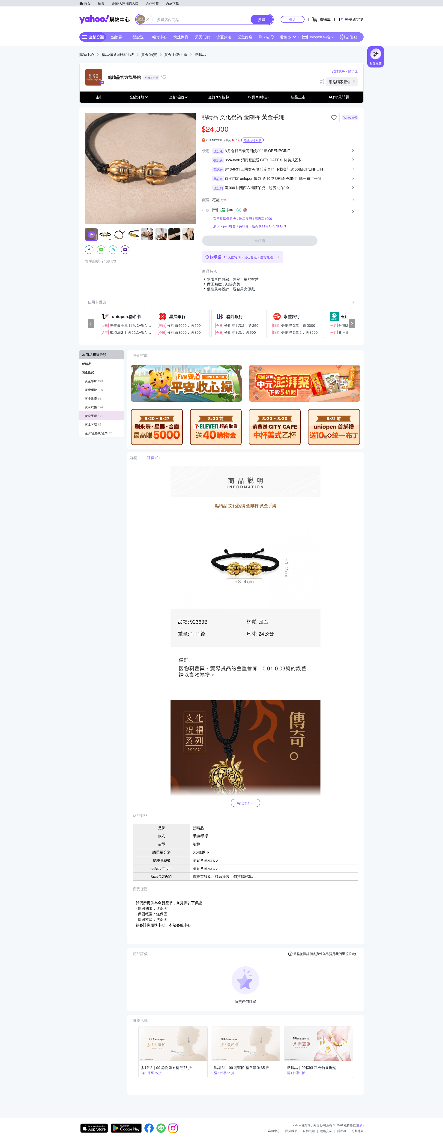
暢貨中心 (159, 37)
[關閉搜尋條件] (148, 19)
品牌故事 (338, 71)
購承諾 (353, 71)
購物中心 (86, 54)
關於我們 (291, 1131)
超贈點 (351, 37)
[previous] (91, 323)
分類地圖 (358, 1131)
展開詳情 (243, 803)
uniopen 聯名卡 (321, 37)
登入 (292, 19)
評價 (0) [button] (153, 457)
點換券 (116, 37)
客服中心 (274, 1131)
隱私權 (341, 1131)
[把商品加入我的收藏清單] (334, 117)
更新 (360, 1125)
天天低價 (202, 37)
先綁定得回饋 (252, 140)
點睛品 (200, 54)
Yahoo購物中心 (104, 19)
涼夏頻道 (223, 37)
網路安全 (326, 1131)
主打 (99, 97)
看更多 (285, 37)
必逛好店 (245, 37)
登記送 (138, 37)
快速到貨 (181, 37)
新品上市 (298, 97)
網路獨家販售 (340, 81)
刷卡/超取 (266, 37)
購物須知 (309, 1131)
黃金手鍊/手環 (175, 54)
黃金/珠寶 (149, 54)
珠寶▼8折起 (258, 97)
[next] (352, 323)
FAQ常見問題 (337, 97)
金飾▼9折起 (218, 97)
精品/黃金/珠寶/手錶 (118, 54)
